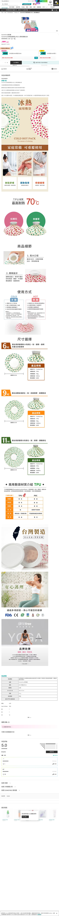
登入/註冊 (24, 816)
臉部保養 (18, 7)
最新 (5, 755)
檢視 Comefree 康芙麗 (9, 790)
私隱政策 (39, 914)
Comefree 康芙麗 (6, 34)
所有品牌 (53, 7)
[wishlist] (12, 39)
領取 (36, 57)
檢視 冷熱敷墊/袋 (7, 787)
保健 (34, 7)
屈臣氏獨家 (11, 7)
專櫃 (31, 7)
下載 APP (29, 1)
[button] (56, 3)
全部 (2, 755)
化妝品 (23, 7)
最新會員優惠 (5, 8)
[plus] (7, 62)
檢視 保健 (4, 783)
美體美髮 (39, 7)
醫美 (27, 7)
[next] (46, 7)
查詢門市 (33, 1)
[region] (29, 913)
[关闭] (56, 913)
